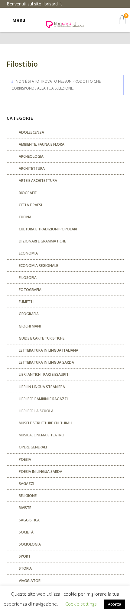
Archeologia (31, 156)
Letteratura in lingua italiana (48, 350)
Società (26, 532)
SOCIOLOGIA (30, 544)
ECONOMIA (28, 253)
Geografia (29, 313)
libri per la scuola (36, 410)
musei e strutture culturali (45, 423)
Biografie (28, 192)
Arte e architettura (38, 180)
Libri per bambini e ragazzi (43, 398)
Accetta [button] (114, 604)
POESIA (25, 459)
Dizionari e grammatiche (42, 241)
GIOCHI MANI (30, 326)
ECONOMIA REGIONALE (38, 265)
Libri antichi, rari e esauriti (44, 374)
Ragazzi (26, 483)
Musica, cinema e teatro (41, 435)
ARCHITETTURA (32, 168)
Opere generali (33, 447)
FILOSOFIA (28, 277)
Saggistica (29, 520)
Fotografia (30, 289)
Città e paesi (30, 204)
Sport (25, 556)
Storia (25, 568)
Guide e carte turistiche (41, 338)
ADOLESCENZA (31, 132)
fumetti (26, 301)
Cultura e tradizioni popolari (48, 229)
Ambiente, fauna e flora (41, 144)
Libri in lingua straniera (42, 386)
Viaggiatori (30, 580)
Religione (28, 495)
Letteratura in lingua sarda (46, 362)
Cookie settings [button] (81, 604)
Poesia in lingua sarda (40, 471)
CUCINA (25, 217)
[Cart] (122, 20)
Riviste (25, 507)
